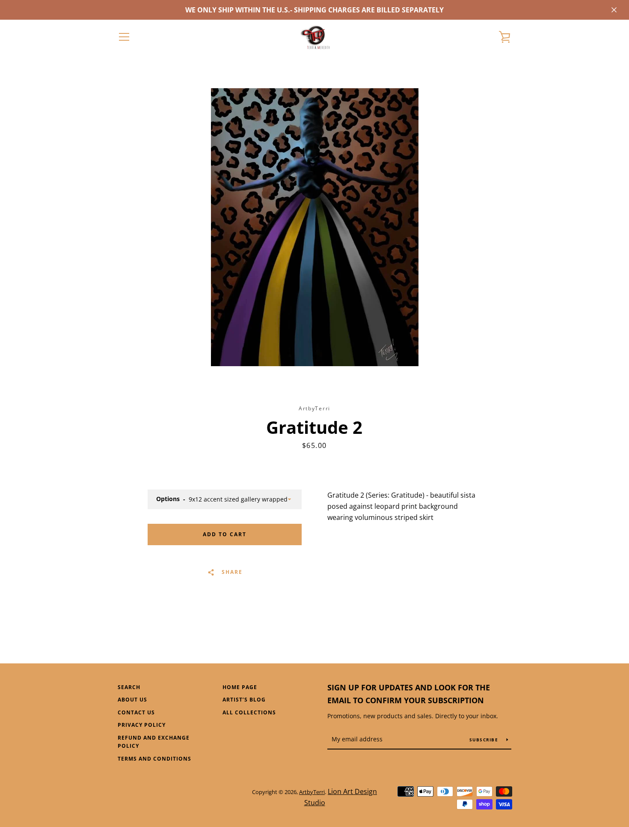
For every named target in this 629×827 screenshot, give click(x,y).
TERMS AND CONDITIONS (154, 758)
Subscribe (484, 740)
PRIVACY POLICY (142, 724)
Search (129, 687)
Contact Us (136, 712)
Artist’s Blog (244, 699)
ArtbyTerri (312, 792)
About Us (132, 699)
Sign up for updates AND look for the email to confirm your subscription (408, 694)
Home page (240, 687)
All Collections (249, 712)
